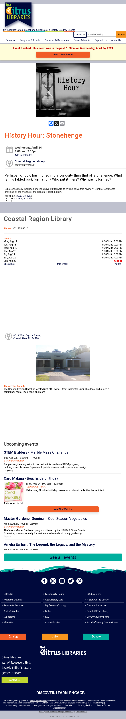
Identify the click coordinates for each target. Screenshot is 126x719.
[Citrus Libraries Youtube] (61, 581)
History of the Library (97, 599)
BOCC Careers (93, 594)
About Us (116, 40)
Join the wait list (63, 509)
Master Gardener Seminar (45, 519)
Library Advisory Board (98, 616)
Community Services (97, 605)
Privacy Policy (85, 705)
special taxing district (38, 701)
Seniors (20, 196)
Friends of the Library (97, 611)
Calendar (10, 40)
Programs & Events (30, 40)
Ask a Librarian (52, 622)
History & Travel (24, 198)
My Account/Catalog (14, 29)
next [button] (117, 263)
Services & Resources (57, 40)
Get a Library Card (54, 29)
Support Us (101, 40)
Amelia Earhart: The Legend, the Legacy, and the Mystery (49, 544)
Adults (28, 196)
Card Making (31, 478)
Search (121, 34)
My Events (69, 29)
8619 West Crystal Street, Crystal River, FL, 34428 (27, 337)
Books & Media (82, 40)
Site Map (68, 705)
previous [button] (10, 263)
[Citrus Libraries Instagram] (52, 581)
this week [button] (62, 263)
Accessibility (59, 707)
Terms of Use (103, 705)
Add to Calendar (23, 155)
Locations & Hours (35, 29)
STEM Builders (36, 452)
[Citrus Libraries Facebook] (43, 581)
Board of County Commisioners (102, 622)
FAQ (47, 616)
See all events (63, 557)
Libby (48, 611)
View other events (63, 54)
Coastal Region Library (30, 161)
